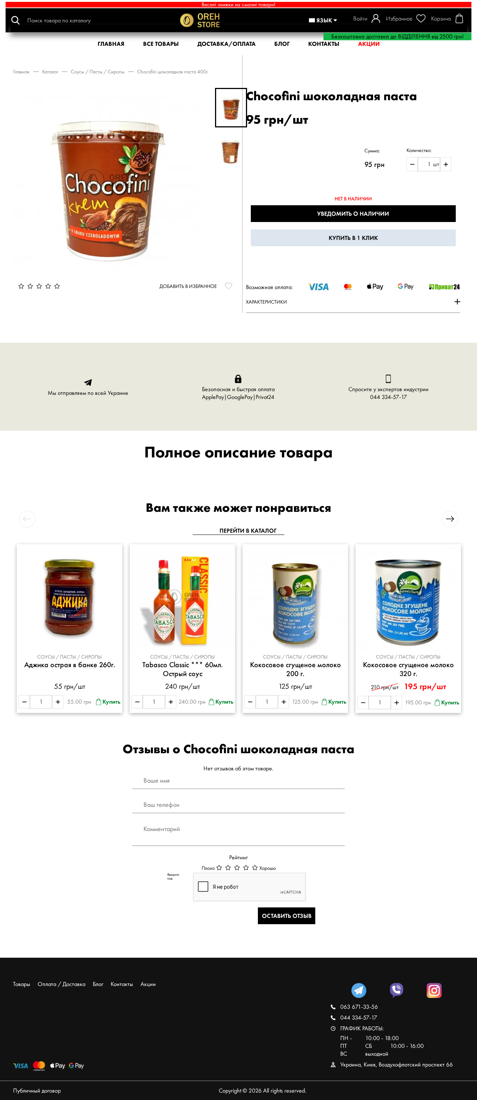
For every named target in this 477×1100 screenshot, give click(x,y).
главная (111, 44)
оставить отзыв (287, 916)
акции (369, 44)
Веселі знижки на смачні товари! (238, 4)
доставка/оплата (227, 44)
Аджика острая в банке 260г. (69, 664)
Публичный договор (37, 1090)
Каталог (50, 71)
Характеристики (266, 301)
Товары (21, 984)
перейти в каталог (248, 531)
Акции (148, 984)
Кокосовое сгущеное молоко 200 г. (295, 669)
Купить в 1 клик (353, 238)
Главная (21, 71)
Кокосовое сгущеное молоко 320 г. (408, 669)
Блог (282, 44)
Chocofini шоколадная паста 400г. (172, 71)
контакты (323, 44)
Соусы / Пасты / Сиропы (97, 71)
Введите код (173, 876)
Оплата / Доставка (61, 984)
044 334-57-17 (388, 397)
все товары (161, 44)
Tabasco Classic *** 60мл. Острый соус (182, 669)
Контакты (122, 984)
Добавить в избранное (188, 286)
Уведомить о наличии (353, 214)
